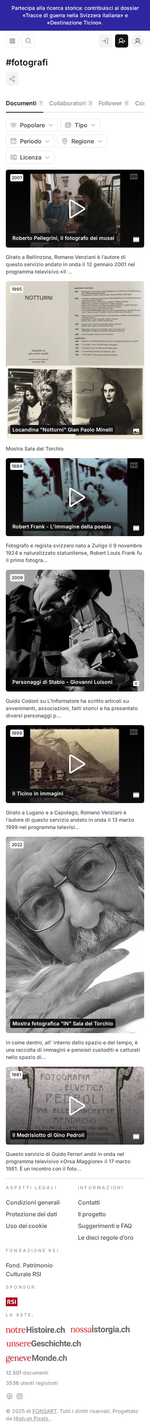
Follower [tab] (113, 103)
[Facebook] (9, 1396)
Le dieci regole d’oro (106, 1237)
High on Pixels (31, 1418)
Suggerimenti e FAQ (105, 1225)
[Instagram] (19, 1396)
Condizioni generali (33, 1202)
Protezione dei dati (31, 1214)
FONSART (44, 1411)
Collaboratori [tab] (70, 103)
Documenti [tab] (24, 103)
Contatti (89, 1202)
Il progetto (92, 1214)
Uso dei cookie (26, 1225)
